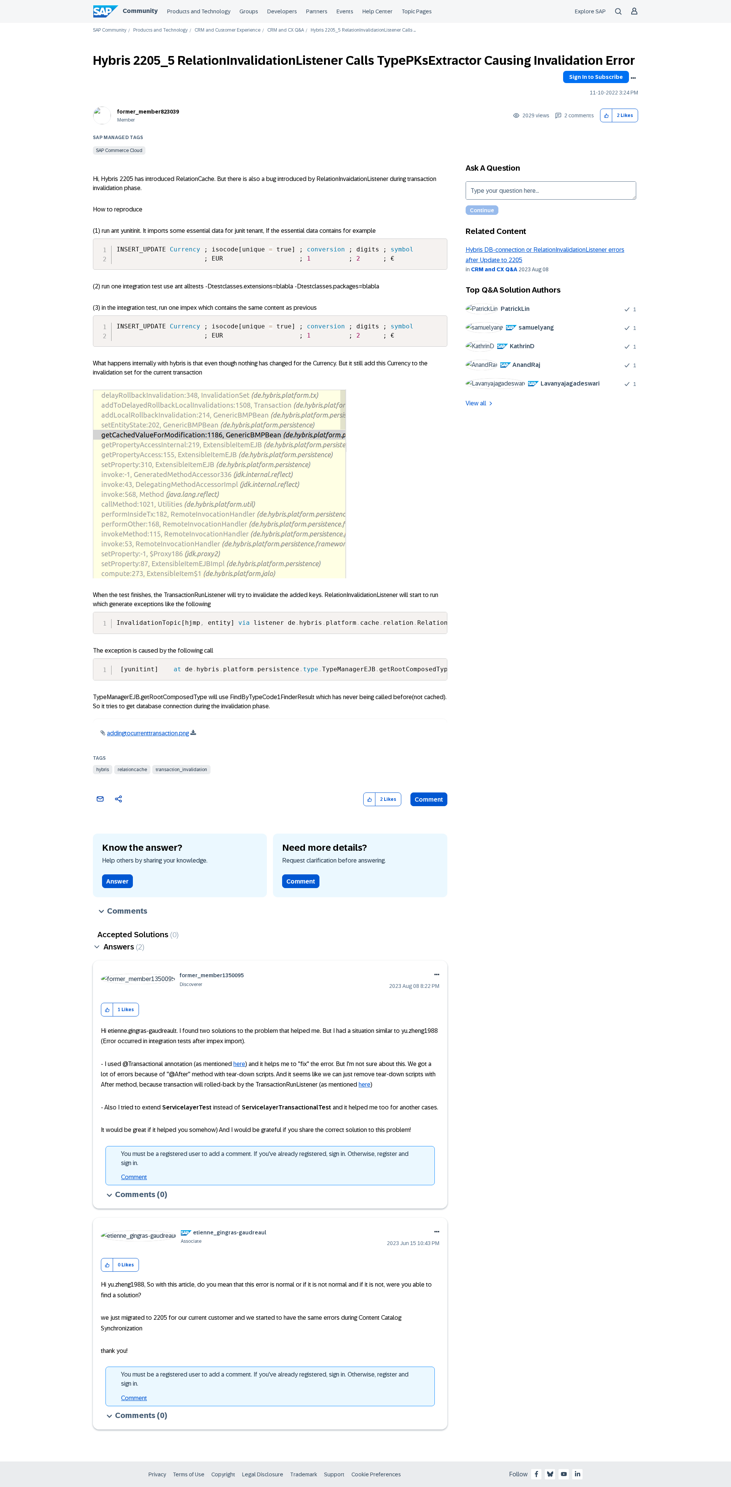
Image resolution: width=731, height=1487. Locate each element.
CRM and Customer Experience (227, 30)
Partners (316, 11)
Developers (282, 11)
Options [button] (633, 78)
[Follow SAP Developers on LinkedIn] (578, 1474)
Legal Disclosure (262, 1474)
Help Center (377, 11)
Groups (248, 11)
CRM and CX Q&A (285, 30)
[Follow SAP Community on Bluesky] (550, 1474)
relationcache (132, 769)
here (239, 1064)
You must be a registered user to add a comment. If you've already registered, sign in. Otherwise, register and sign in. (265, 1158)
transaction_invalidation (181, 769)
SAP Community (109, 30)
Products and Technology (198, 11)
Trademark (303, 1474)
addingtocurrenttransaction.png (148, 733)
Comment (429, 799)
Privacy (157, 1474)
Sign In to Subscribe (596, 77)
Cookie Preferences (376, 1474)
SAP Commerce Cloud (119, 150)
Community (140, 11)
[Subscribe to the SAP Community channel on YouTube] (564, 1474)
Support (334, 1474)
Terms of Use (188, 1474)
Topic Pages (417, 11)
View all (476, 403)
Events (345, 11)
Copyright (223, 1474)
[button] (606, 115)
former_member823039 (148, 112)
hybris (102, 769)
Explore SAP (590, 11)
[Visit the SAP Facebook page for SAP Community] (536, 1474)
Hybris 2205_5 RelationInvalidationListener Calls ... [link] (363, 30)
